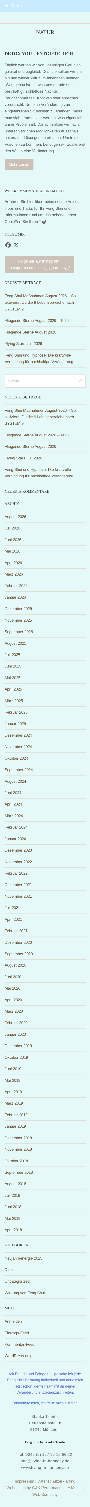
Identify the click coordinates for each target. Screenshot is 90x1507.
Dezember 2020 (18, 942)
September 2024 (19, 769)
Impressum (24, 1481)
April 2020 (13, 1000)
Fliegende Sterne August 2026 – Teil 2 (37, 320)
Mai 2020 (12, 988)
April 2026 (13, 562)
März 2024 (14, 815)
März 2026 (14, 574)
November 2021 (18, 896)
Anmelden (13, 1321)
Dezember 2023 (18, 850)
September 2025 (19, 631)
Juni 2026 (13, 539)
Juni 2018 (13, 1206)
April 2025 (13, 689)
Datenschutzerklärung (56, 1481)
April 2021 (13, 919)
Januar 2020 (15, 1034)
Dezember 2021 (18, 884)
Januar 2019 (15, 1126)
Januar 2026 (15, 597)
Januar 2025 (15, 723)
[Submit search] (80, 381)
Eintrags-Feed (17, 1333)
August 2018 (15, 1183)
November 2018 (18, 1149)
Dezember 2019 (18, 1045)
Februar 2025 (16, 712)
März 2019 (14, 1103)
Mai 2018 (12, 1218)
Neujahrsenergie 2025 (23, 1258)
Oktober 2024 (16, 758)
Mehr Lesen (19, 164)
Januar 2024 (15, 838)
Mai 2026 (12, 551)
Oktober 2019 (16, 1057)
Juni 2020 (13, 976)
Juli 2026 (12, 528)
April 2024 (13, 804)
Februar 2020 (16, 1022)
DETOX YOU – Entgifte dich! (40, 53)
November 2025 (18, 620)
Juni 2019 (13, 1068)
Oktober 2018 (16, 1161)
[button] (13, 5)
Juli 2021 (12, 907)
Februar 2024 (16, 827)
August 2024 (15, 781)
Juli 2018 (12, 1195)
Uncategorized (17, 1281)
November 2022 (18, 862)
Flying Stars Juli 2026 (23, 343)
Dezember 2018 (18, 1138)
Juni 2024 (13, 792)
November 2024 (18, 746)
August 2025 (15, 643)
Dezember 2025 (18, 608)
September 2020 (19, 953)
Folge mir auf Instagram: (39, 264)
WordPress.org (18, 1355)
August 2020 (15, 965)
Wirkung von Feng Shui (25, 1293)
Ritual (10, 1270)
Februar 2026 (16, 585)
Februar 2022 (16, 873)
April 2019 (13, 1091)
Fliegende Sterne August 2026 (30, 332)
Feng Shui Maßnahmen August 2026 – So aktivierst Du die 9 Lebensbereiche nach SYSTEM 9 (40, 302)
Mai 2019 (12, 1080)
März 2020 (14, 1011)
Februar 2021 (16, 930)
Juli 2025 (12, 654)
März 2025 (14, 700)
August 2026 (15, 516)
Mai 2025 (12, 677)
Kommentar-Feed (19, 1344)
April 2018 (13, 1229)
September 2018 (19, 1172)
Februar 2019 (16, 1115)
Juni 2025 (13, 666)
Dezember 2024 (18, 735)
